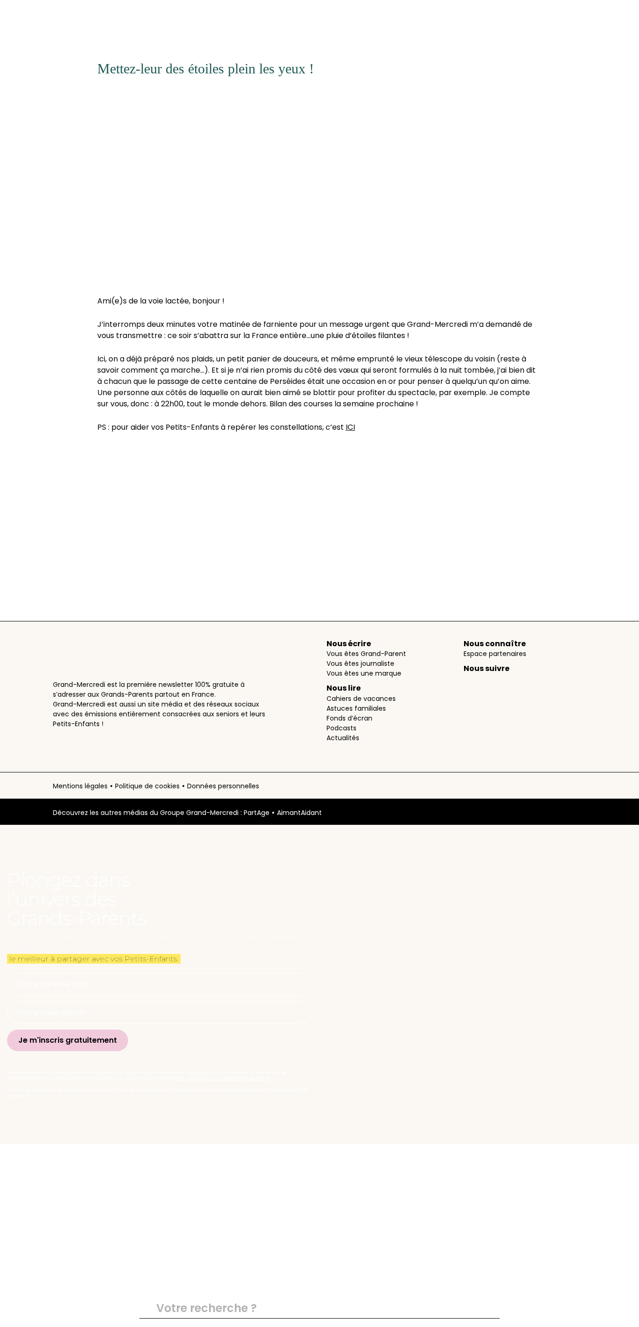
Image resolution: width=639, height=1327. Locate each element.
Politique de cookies (147, 786)
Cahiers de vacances (361, 698)
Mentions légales (80, 786)
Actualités (343, 738)
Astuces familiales (356, 708)
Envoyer (488, 1308)
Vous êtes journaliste (360, 663)
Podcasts (341, 728)
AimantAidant (299, 812)
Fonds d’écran (349, 718)
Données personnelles (223, 786)
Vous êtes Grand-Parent (366, 653)
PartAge (256, 812)
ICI (350, 427)
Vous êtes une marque (364, 673)
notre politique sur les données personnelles (222, 1078)
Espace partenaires (495, 653)
